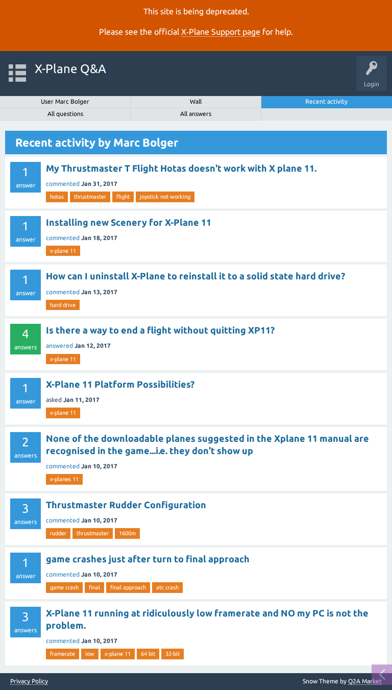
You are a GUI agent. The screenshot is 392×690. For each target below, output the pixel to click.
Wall (196, 101)
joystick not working (165, 197)
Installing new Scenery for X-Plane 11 (128, 222)
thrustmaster (90, 197)
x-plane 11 (63, 251)
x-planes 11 (64, 479)
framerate (62, 654)
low (89, 654)
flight (123, 197)
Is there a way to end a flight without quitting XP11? (160, 330)
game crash (64, 587)
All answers (195, 113)
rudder (58, 533)
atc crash (167, 587)
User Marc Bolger (65, 101)
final (94, 587)
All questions (65, 113)
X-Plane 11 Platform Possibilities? (120, 384)
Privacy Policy (29, 681)
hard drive (63, 305)
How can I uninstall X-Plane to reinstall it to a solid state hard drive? (195, 276)
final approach (128, 587)
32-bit (172, 654)
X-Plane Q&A (70, 69)
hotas (57, 197)
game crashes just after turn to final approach (148, 559)
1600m (127, 533)
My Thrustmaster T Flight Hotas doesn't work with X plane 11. (181, 168)
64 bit (148, 654)
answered (59, 345)
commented (63, 183)
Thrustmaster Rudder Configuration (126, 504)
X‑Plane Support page (220, 31)
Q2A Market (365, 681)
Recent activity (326, 101)
